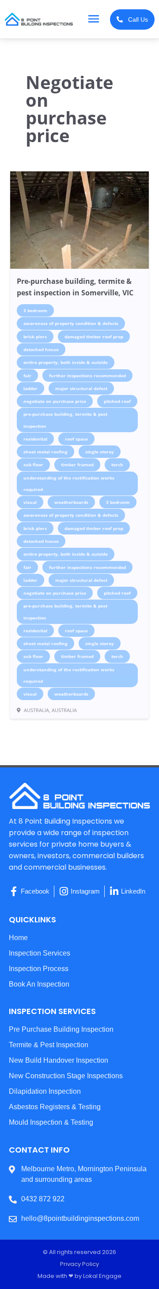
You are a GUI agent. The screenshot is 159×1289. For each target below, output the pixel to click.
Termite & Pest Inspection (48, 1045)
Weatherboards (71, 502)
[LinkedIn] (114, 891)
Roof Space (76, 439)
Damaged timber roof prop (93, 336)
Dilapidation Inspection (45, 1091)
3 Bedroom (35, 310)
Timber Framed (77, 464)
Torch (117, 464)
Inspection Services (39, 953)
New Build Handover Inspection (58, 1060)
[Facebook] (14, 891)
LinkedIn (133, 891)
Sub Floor (33, 464)
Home (18, 937)
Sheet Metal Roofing (45, 452)
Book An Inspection (39, 984)
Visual (30, 502)
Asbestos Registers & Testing (55, 1107)
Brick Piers (35, 336)
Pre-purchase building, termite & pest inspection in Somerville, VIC (75, 287)
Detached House (41, 349)
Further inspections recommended (87, 375)
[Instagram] (63, 891)
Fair (27, 375)
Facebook (35, 891)
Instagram (85, 891)
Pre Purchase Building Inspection (61, 1029)
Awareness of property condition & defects (70, 323)
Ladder (30, 388)
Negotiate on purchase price (54, 401)
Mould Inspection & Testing (51, 1122)
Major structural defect (81, 388)
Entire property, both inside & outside (65, 362)
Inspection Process (38, 968)
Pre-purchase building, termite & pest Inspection (65, 420)
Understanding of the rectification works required (68, 483)
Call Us (135, 19)
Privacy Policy (79, 1264)
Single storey (99, 452)
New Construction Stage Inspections (66, 1076)
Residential (35, 439)
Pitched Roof (117, 401)
